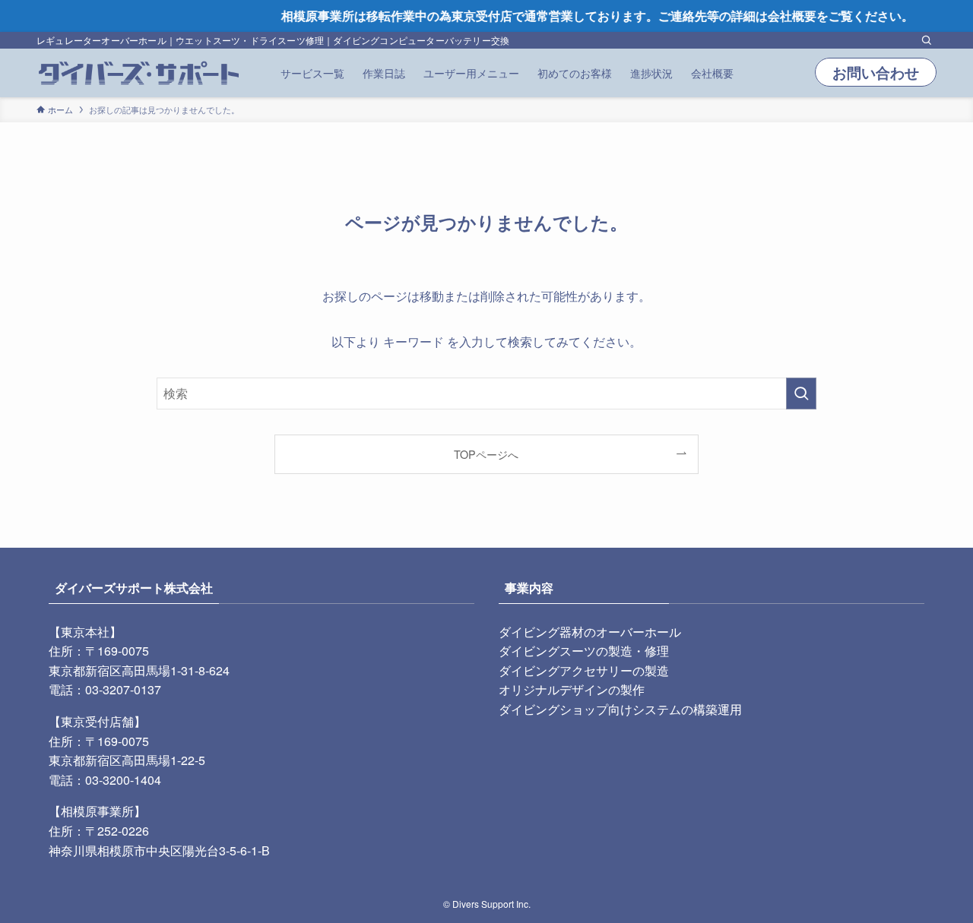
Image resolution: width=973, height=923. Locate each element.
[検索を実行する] (801, 393)
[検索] (927, 40)
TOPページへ (486, 454)
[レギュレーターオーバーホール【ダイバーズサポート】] (138, 73)
